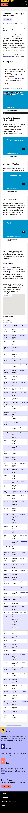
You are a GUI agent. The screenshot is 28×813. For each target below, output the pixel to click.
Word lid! (5, 4)
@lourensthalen (23, 541)
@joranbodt (22, 501)
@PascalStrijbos (24, 587)
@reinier (22, 615)
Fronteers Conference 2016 (10, 56)
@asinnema (23, 359)
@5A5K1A (22, 668)
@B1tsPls (22, 495)
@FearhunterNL (23, 364)
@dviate (22, 481)
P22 (10, 273)
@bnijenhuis (23, 382)
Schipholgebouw (7, 269)
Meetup (3, 773)
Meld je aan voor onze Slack (8, 738)
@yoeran (22, 715)
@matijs (22, 564)
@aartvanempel (23, 329)
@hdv (21, 469)
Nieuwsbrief (5, 797)
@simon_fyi (22, 673)
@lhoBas (22, 370)
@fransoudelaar (23, 463)
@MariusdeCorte (24, 558)
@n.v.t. (21, 353)
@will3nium (22, 597)
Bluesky (3, 770)
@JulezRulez (23, 514)
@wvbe (21, 711)
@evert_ (22, 457)
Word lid (6, 786)
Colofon (4, 805)
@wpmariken (23, 552)
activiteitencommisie (8, 322)
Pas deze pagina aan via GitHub (14, 725)
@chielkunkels (23, 406)
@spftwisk (22, 662)
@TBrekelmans (23, 691)
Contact (4, 793)
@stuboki (22, 606)
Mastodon (18, 768)
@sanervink (22, 654)
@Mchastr (22, 570)
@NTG (21, 582)
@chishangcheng (24, 402)
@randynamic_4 (23, 612)
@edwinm (22, 432)
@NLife (21, 685)
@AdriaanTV (23, 335)
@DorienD (22, 427)
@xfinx (21, 388)
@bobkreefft (23, 392)
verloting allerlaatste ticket (17, 78)
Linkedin (10, 753)
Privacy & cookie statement (9, 801)
